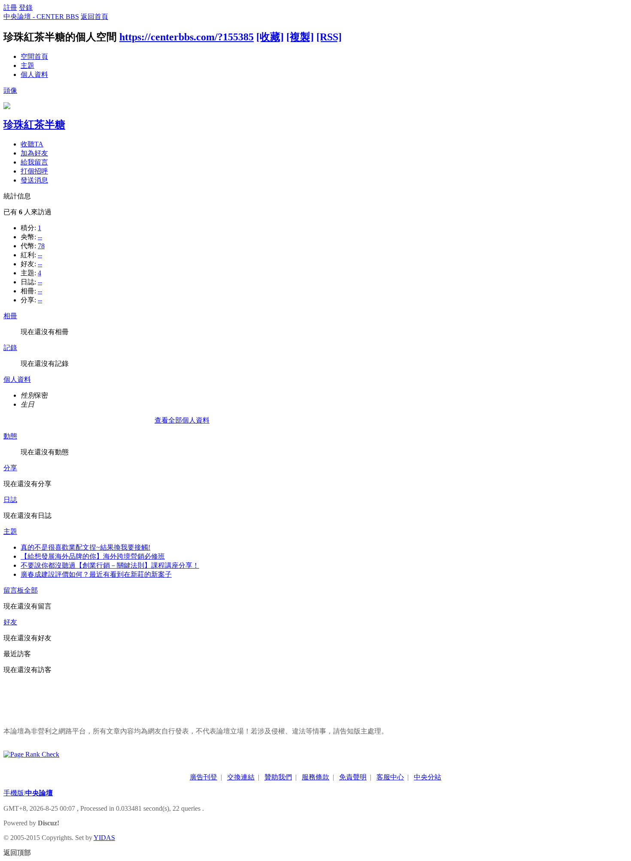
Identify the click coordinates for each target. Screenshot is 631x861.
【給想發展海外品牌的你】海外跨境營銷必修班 (93, 556)
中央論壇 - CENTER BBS (41, 16)
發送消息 (34, 180)
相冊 (10, 315)
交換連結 (241, 777)
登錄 (26, 7)
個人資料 (34, 74)
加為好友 (34, 153)
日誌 (10, 499)
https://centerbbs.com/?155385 (186, 37)
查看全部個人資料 (182, 420)
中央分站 (427, 777)
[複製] (300, 37)
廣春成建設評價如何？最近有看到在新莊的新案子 (96, 574)
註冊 (10, 7)
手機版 (13, 793)
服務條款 (315, 777)
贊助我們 (278, 777)
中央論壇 (39, 793)
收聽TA (32, 144)
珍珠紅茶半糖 (34, 124)
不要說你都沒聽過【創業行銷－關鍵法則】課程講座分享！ (110, 565)
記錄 (10, 347)
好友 (10, 622)
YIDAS (104, 837)
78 (41, 245)
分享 (10, 468)
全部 (31, 590)
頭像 (10, 90)
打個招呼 (34, 171)
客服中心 (390, 777)
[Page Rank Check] (31, 754)
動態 (10, 436)
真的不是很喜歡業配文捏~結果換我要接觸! (85, 547)
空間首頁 (34, 56)
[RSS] (329, 37)
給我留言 (34, 162)
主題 (27, 65)
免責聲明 (353, 777)
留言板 (13, 590)
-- (40, 236)
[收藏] (270, 37)
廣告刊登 (203, 777)
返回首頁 (94, 16)
